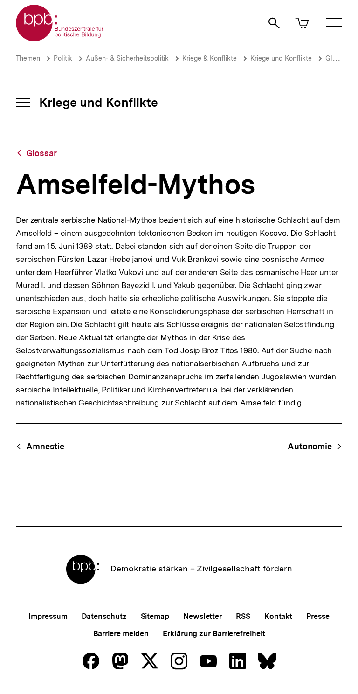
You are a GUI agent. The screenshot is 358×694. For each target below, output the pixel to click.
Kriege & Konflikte (209, 58)
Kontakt (278, 616)
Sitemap (155, 616)
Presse (317, 616)
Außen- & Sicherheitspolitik (127, 58)
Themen (28, 58)
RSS (243, 616)
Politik (63, 58)
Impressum (47, 616)
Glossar (337, 58)
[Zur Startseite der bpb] (60, 38)
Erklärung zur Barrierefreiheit (214, 633)
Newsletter (202, 616)
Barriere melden (121, 633)
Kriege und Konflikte (281, 58)
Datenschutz (104, 616)
